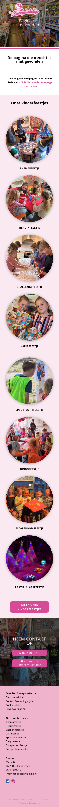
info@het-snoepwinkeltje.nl (31, 663)
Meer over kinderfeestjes (29, 607)
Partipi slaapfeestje (29, 587)
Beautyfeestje (29, 227)
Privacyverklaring (15, 708)
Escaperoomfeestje (29, 528)
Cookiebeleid (13, 705)
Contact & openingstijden (20, 701)
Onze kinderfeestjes (18, 718)
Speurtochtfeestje (29, 410)
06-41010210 (31, 653)
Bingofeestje (29, 469)
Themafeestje (29, 168)
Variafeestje (30, 346)
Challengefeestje (30, 287)
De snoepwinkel (15, 697)
